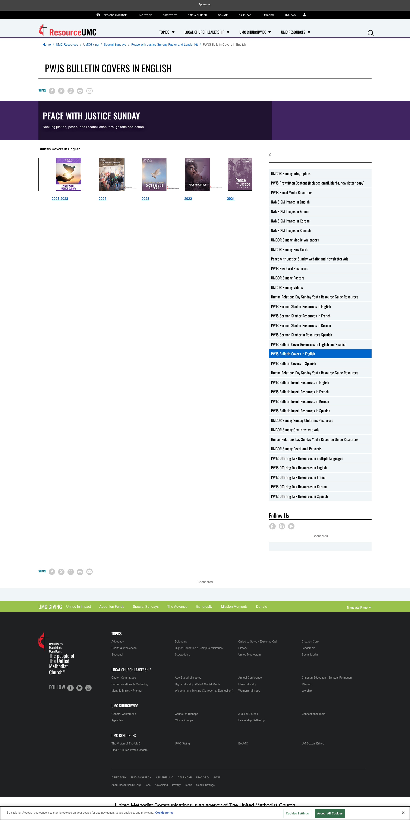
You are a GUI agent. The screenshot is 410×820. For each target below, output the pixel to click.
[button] (371, 32)
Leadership (308, 648)
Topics (116, 633)
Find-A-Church (197, 15)
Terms (188, 784)
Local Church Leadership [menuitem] (204, 32)
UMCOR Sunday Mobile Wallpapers (295, 240)
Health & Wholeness (124, 648)
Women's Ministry (249, 690)
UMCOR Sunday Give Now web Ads (295, 429)
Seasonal (117, 654)
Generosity (204, 606)
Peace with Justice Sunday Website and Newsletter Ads (309, 259)
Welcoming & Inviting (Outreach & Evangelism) (204, 690)
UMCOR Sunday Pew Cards (289, 249)
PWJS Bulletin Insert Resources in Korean (300, 401)
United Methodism (249, 654)
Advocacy (117, 641)
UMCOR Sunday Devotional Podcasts (296, 448)
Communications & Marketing (129, 684)
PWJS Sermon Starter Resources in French (301, 315)
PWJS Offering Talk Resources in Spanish (299, 496)
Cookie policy (164, 812)
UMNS (217, 777)
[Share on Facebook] (52, 91)
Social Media (310, 654)
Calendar (245, 15)
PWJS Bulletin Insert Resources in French (300, 391)
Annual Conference (250, 677)
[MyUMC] (306, 15)
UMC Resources (67, 45)
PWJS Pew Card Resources (289, 268)
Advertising (161, 784)
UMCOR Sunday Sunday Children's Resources (302, 420)
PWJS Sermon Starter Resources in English (301, 306)
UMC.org (268, 15)
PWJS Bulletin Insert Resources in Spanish (300, 410)
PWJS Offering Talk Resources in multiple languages (307, 458)
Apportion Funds (111, 606)
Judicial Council (248, 714)
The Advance (177, 606)
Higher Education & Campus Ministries (199, 648)
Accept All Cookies (330, 813)
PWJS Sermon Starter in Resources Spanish (301, 334)
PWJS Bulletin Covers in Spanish (293, 363)
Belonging (181, 641)
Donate (223, 15)
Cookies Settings (297, 813)
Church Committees (123, 677)
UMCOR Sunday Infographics (290, 173)
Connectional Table (313, 714)
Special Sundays (115, 45)
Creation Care (310, 641)
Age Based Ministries (188, 677)
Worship (307, 690)
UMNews (290, 15)
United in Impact (78, 606)
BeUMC (243, 743)
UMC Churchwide (124, 705)
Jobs (148, 784)
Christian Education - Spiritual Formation (327, 677)
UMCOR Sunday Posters (287, 278)
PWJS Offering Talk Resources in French (298, 477)
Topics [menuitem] (164, 32)
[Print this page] (80, 91)
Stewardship (182, 654)
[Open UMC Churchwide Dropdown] (269, 32)
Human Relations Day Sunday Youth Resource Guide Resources (314, 297)
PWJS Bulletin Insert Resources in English (300, 382)
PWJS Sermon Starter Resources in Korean (301, 325)
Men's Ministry (247, 684)
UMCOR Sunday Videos (287, 287)
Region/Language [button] (115, 15)
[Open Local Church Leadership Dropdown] (228, 32)
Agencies (117, 720)
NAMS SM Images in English (290, 202)
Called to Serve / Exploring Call (257, 641)
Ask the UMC (164, 777)
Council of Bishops (186, 714)
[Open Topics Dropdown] (173, 32)
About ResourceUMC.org (126, 784)
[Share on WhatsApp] (70, 91)
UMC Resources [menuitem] (293, 32)
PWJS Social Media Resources (291, 192)
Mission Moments (234, 606)
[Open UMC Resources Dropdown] (309, 32)
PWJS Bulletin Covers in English (293, 353)
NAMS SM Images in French (290, 211)
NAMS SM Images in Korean (290, 221)
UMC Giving (50, 606)
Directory (170, 15)
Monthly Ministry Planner (126, 690)
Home (47, 45)
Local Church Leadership (131, 669)
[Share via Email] (89, 91)
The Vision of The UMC (126, 743)
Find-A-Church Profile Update (129, 750)
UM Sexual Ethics (313, 743)
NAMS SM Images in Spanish (291, 230)
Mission (306, 684)
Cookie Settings (205, 784)
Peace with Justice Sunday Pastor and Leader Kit (164, 45)
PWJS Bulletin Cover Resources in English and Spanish (308, 344)
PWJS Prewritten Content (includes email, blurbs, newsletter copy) (317, 183)
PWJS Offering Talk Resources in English (299, 467)
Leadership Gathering (251, 720)
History (242, 648)
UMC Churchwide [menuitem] (252, 32)
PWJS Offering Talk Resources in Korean (299, 486)
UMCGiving (91, 45)
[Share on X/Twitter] (61, 91)
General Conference (123, 714)
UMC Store (145, 15)
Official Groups (184, 720)
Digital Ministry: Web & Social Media (197, 684)
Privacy (176, 784)
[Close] (403, 812)
